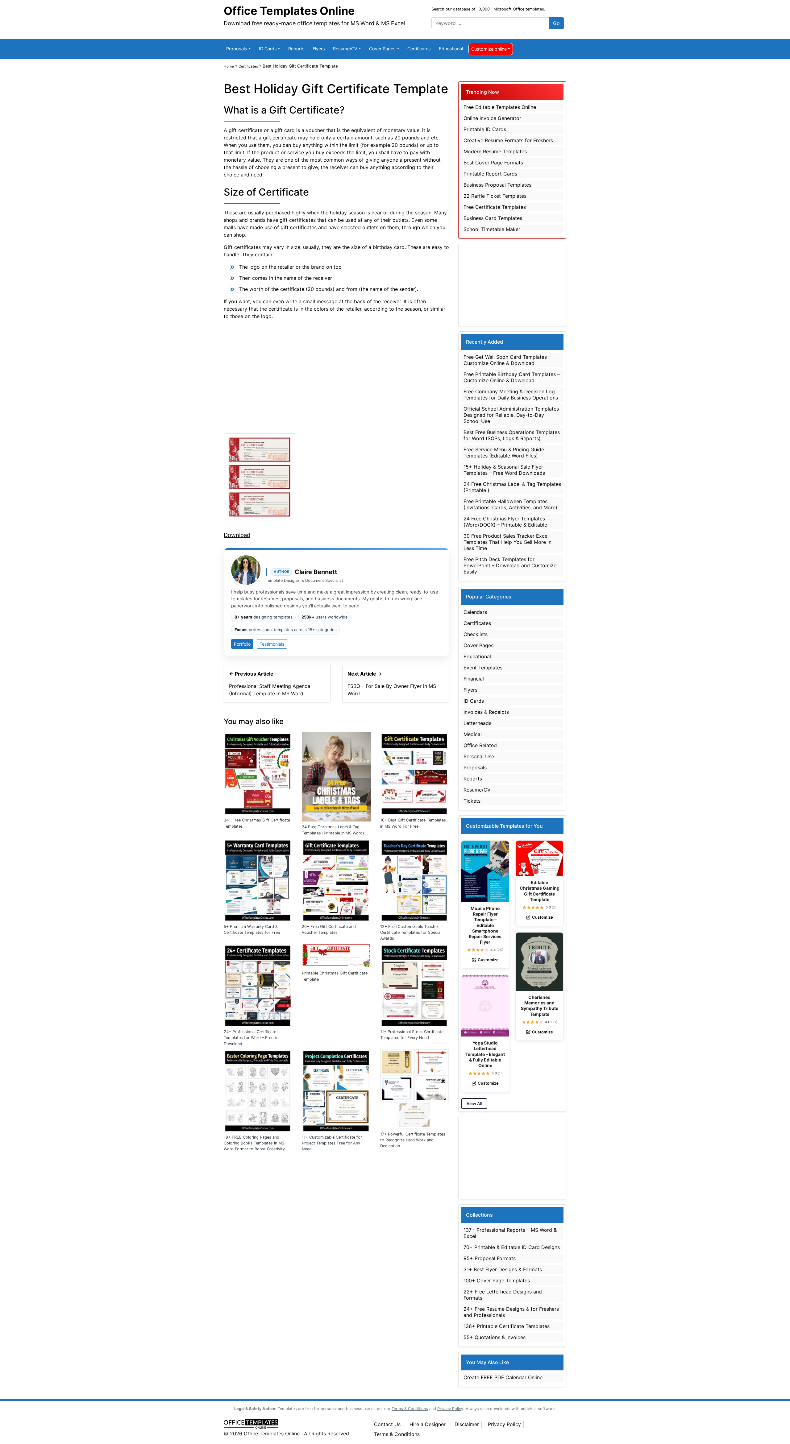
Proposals (236, 48)
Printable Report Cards (490, 174)
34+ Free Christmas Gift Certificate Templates (257, 823)
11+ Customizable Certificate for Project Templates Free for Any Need (332, 1143)
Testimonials (272, 644)
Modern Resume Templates (495, 151)
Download (237, 535)
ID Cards (268, 48)
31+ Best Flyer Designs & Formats (503, 1269)
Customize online (489, 49)
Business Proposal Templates (497, 185)
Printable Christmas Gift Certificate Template (335, 976)
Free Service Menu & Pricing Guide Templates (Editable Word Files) (504, 452)
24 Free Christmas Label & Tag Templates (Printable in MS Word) (333, 830)
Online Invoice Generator (492, 118)
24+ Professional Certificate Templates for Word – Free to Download (251, 1037)
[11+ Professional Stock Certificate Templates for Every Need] (414, 984)
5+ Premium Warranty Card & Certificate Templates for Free (252, 929)
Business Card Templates (493, 218)
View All (474, 1103)
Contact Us (387, 1424)
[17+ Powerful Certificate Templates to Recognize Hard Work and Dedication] (414, 1088)
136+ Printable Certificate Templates (507, 1326)
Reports (296, 48)
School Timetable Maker (492, 229)
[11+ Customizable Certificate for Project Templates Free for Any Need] (336, 1090)
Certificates (419, 48)
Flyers (319, 48)
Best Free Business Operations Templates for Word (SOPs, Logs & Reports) (512, 435)
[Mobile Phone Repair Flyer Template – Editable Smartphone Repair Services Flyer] (485, 871)
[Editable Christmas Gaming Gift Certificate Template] (539, 858)
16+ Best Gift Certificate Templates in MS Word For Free (413, 823)
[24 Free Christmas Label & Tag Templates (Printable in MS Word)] (336, 776)
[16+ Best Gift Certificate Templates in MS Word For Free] (414, 773)
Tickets (472, 801)
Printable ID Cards (485, 129)
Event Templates (483, 667)
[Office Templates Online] (292, 1424)
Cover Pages (382, 48)
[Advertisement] (336, 375)
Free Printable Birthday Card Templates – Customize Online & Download (512, 377)
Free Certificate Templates (495, 207)
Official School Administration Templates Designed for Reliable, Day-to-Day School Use (511, 415)
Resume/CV (345, 48)
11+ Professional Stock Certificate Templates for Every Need (411, 1034)
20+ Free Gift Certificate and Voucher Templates (329, 929)
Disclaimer (467, 1424)
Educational (451, 48)
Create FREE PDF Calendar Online (503, 1377)
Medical (473, 734)
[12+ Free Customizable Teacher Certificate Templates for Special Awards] (414, 879)
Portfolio (242, 644)
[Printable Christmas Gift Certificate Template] (336, 955)
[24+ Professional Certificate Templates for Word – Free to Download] (258, 984)
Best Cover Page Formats (493, 162)
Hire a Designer (428, 1424)
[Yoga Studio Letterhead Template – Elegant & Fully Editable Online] (485, 1005)
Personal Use (479, 756)
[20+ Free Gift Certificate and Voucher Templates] (336, 879)
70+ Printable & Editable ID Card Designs (512, 1247)
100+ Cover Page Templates (497, 1280)
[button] (469, 950)
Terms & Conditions (397, 1434)
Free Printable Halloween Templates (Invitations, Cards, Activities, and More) (510, 504)
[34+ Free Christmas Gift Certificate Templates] (258, 773)
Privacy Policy (504, 1424)
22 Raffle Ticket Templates (495, 196)
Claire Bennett (316, 572)
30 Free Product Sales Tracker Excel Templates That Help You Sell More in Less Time (507, 542)
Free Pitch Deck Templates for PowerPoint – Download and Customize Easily (510, 565)
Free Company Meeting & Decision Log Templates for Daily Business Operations (511, 394)
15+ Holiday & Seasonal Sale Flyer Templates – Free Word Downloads (504, 470)
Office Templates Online (289, 11)
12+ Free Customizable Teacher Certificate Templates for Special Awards (410, 932)
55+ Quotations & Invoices (495, 1337)
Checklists (476, 634)
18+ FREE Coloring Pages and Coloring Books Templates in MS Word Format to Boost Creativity (254, 1143)
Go (556, 23)
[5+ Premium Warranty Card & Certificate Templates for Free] (258, 879)
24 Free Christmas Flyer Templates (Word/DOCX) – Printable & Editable (505, 521)
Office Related (480, 745)
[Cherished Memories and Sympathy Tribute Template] (539, 962)
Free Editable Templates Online (500, 107)
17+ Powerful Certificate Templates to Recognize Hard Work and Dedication (412, 1140)
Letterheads (477, 723)
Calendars (475, 612)
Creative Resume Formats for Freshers (508, 140)
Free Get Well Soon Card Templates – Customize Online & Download (507, 360)
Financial (474, 679)
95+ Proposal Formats (490, 1258)
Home (229, 66)
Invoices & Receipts (486, 712)
